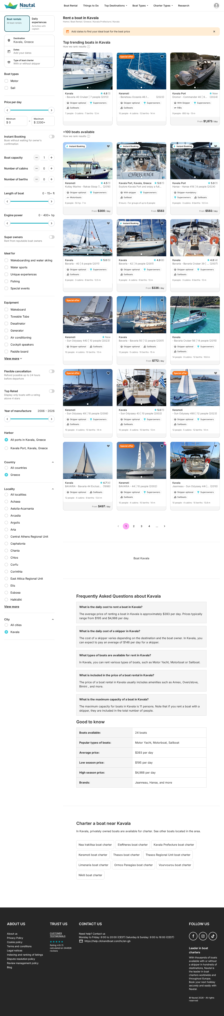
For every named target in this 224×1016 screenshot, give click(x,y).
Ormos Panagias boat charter (133, 865)
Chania (15, 550)
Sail (12, 88)
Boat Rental (71, 5)
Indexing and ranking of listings (25, 954)
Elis (12, 585)
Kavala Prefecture (102, 21)
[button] (87, 87)
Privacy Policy (15, 937)
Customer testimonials (57, 934)
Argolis (15, 522)
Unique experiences (23, 274)
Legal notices (14, 950)
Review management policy (22, 963)
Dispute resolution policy (21, 958)
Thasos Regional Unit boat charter (168, 855)
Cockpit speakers (22, 344)
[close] (214, 31)
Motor (14, 81)
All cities (16, 625)
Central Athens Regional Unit (29, 536)
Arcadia (15, 515)
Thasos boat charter (126, 855)
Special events (20, 288)
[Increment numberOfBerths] (51, 179)
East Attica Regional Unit (26, 578)
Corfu (14, 564)
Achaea (15, 501)
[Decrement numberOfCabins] (36, 168)
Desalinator (17, 323)
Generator (17, 330)
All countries (18, 467)
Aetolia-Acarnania (22, 508)
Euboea (15, 592)
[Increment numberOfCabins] (51, 168)
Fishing (15, 281)
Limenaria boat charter (93, 865)
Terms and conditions (19, 946)
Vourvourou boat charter (175, 865)
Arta (13, 529)
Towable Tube (19, 316)
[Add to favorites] (108, 57)
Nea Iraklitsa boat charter (95, 844)
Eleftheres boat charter (133, 844)
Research (183, 5)
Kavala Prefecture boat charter (174, 844)
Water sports (18, 267)
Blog (9, 967)
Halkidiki (16, 599)
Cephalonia (17, 543)
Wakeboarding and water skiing (31, 260)
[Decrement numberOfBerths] (36, 179)
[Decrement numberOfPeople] (36, 157)
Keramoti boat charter (93, 855)
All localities (18, 494)
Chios (14, 557)
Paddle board (19, 351)
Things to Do (91, 5)
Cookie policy (14, 942)
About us (12, 933)
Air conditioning (20, 337)
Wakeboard (18, 309)
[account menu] (216, 5)
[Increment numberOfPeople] (51, 157)
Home (66, 21)
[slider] (7, 110)
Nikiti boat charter (90, 875)
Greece (87, 21)
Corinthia (16, 571)
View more (11, 606)
